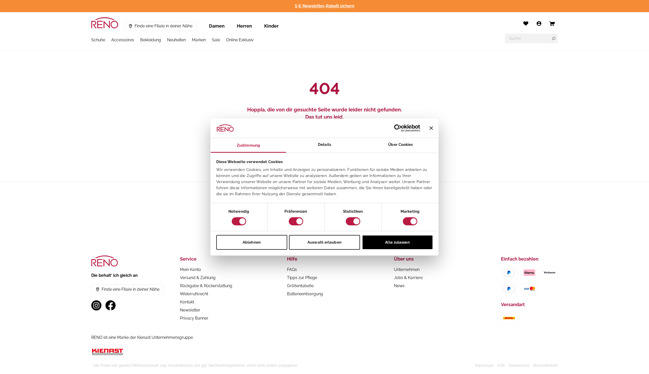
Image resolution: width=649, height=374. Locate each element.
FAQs (292, 269)
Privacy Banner (194, 318)
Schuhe (98, 39)
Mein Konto (190, 269)
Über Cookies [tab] (400, 144)
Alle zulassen (397, 242)
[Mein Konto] (539, 23)
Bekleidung (150, 39)
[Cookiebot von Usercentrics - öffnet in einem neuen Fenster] (398, 128)
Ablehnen (252, 242)
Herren (244, 26)
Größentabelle (300, 285)
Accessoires (122, 39)
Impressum (484, 365)
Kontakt (187, 302)
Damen (217, 26)
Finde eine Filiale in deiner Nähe (163, 26)
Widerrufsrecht (194, 293)
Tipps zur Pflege (302, 277)
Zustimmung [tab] (248, 145)
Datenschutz (519, 365)
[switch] (296, 221)
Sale (216, 39)
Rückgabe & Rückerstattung (206, 285)
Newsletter (190, 310)
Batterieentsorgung (305, 293)
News (399, 285)
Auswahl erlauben (324, 242)
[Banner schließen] (431, 128)
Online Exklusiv (240, 39)
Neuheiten (176, 39)
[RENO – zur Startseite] (104, 23)
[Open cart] (552, 23)
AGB (500, 365)
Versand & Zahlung (197, 277)
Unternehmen (407, 269)
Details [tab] (324, 144)
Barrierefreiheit (545, 365)
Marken (199, 39)
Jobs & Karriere (408, 277)
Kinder (271, 26)
